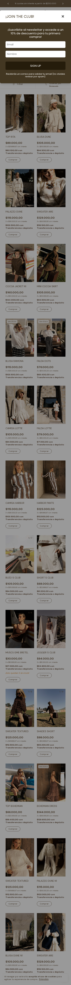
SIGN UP (35, 66)
